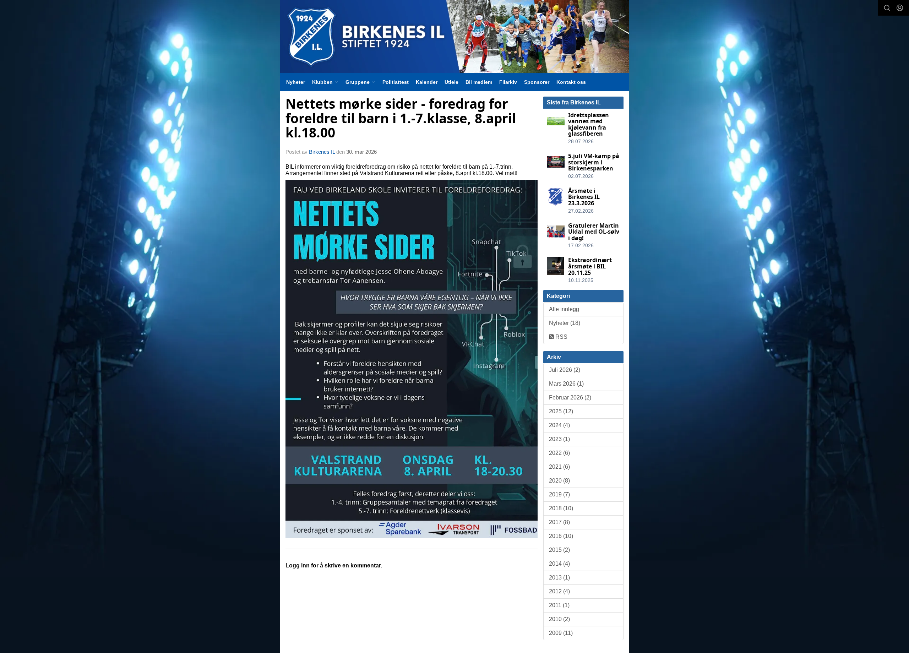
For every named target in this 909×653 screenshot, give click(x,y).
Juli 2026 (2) (564, 370)
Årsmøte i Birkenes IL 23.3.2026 (584, 197)
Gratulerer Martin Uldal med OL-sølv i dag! (593, 232)
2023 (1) (559, 439)
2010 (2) (559, 619)
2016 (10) (561, 536)
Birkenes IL (322, 152)
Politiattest (395, 82)
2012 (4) (559, 591)
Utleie (451, 82)
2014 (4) (559, 564)
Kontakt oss (571, 82)
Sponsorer (536, 82)
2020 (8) (559, 481)
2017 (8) (559, 522)
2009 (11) (561, 633)
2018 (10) (561, 508)
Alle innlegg (564, 309)
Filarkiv (508, 82)
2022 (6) (559, 453)
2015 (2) (559, 550)
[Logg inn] (899, 7)
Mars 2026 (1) (566, 384)
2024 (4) (559, 425)
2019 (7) (559, 494)
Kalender (426, 82)
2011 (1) (559, 605)
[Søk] (887, 7)
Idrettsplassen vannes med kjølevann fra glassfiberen (588, 124)
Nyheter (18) (564, 323)
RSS (560, 337)
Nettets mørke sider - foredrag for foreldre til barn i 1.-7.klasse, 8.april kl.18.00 (400, 118)
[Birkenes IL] (454, 36)
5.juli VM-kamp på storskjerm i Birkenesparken (593, 162)
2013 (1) (559, 578)
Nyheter (295, 82)
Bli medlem (479, 82)
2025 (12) (561, 411)
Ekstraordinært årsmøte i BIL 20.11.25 (590, 266)
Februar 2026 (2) (570, 397)
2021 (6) (559, 467)
